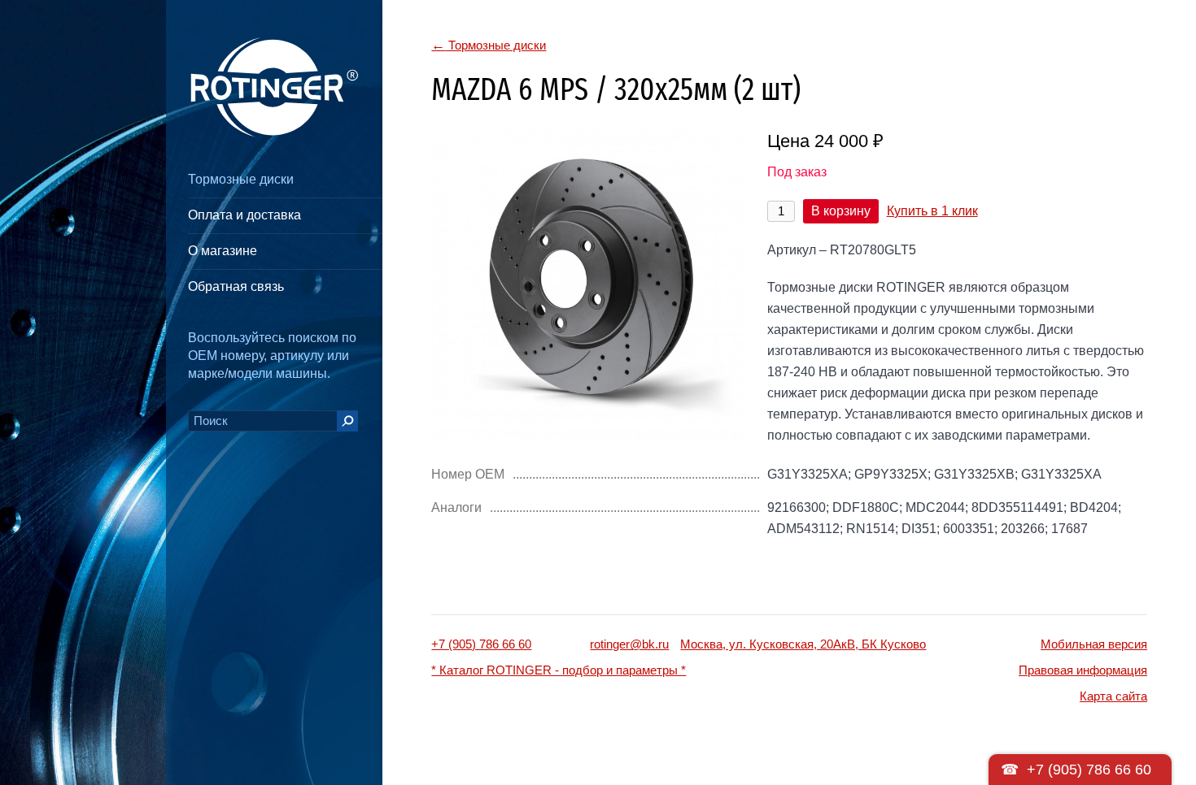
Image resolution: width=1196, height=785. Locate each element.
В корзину (841, 211)
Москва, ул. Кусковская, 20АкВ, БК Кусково (803, 644)
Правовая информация (1083, 670)
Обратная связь (236, 286)
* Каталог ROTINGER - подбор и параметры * (558, 670)
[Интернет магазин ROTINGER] (273, 87)
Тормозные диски (241, 179)
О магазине (222, 251)
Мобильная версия (1094, 644)
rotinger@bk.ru (629, 644)
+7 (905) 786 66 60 (481, 644)
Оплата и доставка (244, 215)
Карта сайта (1113, 696)
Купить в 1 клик (932, 211)
